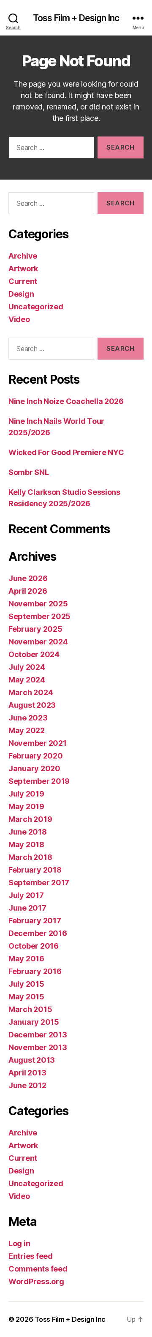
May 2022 (26, 730)
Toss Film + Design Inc (76, 18)
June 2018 (27, 831)
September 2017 (38, 882)
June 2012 (27, 1085)
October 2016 (33, 945)
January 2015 (33, 1022)
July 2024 (26, 667)
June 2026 (28, 578)
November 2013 (37, 1047)
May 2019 (26, 806)
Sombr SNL (28, 472)
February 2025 (35, 629)
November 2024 (38, 641)
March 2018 (30, 857)
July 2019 (26, 793)
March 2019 (30, 819)
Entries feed (30, 1256)
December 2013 (37, 1034)
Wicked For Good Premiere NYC (66, 452)
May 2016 (26, 958)
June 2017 (27, 907)
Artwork (23, 268)
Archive (22, 255)
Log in (19, 1243)
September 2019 (39, 781)
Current (22, 281)
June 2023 (28, 717)
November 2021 (37, 743)
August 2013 (31, 1060)
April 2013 (27, 1072)
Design (21, 293)
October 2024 (34, 654)
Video (19, 319)
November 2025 (38, 603)
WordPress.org (36, 1281)
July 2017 (26, 895)
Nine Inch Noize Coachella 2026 (66, 401)
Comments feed (38, 1268)
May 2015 (26, 996)
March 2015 (30, 1009)
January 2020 (34, 768)
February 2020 (35, 755)
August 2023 (32, 705)
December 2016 (37, 933)
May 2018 (26, 844)
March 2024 (30, 692)
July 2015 (26, 984)
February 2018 (35, 869)
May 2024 (26, 679)
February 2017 (34, 920)
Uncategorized (35, 306)
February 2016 (35, 971)
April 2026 (27, 591)
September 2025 (39, 616)
